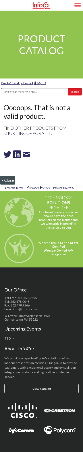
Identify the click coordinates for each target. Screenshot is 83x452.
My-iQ (41, 83)
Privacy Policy (38, 187)
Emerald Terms (14, 187)
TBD (7, 338)
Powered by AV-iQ (63, 187)
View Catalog (41, 388)
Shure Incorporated (28, 133)
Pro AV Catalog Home (16, 83)
